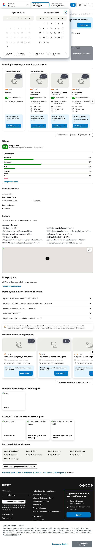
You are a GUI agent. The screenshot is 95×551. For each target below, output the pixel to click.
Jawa (37, 473)
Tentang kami (7, 518)
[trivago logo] (4, 5)
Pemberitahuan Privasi (40, 501)
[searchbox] (18, 6)
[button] (18, 5)
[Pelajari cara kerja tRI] (42, 148)
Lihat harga (83, 25)
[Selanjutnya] (65, 12)
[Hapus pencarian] (27, 5)
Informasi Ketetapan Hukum (42, 498)
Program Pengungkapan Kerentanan (46, 511)
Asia (19, 473)
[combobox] (18, 5)
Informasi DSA (37, 505)
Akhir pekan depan (57, 54)
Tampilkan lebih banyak (11, 286)
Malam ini (9, 54)
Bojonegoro (59, 473)
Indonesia (28, 473)
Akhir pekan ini (40, 54)
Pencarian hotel (8, 473)
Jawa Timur (47, 473)
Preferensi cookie (38, 508)
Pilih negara (6, 491)
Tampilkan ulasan (11, 182)
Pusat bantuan (37, 520)
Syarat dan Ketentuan (40, 495)
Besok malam (22, 54)
